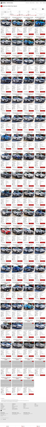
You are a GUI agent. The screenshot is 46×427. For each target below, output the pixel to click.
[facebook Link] (1, 410)
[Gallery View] (42, 9)
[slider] (17, 15)
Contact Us (8, 72)
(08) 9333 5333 (15, 414)
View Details (3, 72)
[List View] (44, 9)
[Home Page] (3, 3)
